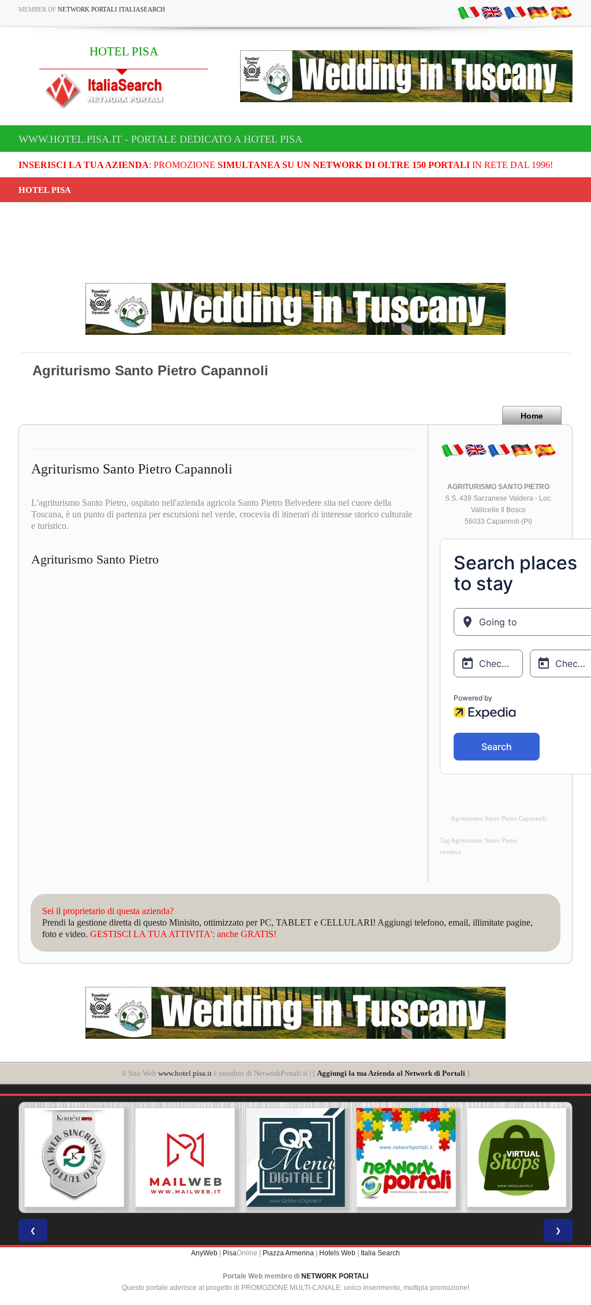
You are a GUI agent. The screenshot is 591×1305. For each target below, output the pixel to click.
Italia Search (380, 1253)
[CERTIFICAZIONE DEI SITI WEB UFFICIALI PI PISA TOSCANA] (516, 1157)
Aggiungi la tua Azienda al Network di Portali (391, 1073)
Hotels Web (337, 1253)
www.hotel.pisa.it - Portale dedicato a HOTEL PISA (160, 139)
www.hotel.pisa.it (185, 1073)
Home (532, 415)
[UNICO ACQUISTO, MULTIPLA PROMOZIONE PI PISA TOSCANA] (295, 1157)
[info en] (491, 12)
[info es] (561, 12)
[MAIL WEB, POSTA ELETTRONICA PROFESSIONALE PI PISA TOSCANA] (74, 1157)
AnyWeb (204, 1253)
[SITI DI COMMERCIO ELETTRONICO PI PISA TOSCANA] (406, 1157)
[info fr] (514, 12)
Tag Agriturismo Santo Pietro (478, 840)
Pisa (230, 1253)
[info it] (468, 12)
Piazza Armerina (288, 1253)
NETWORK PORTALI (334, 1276)
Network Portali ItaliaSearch (111, 9)
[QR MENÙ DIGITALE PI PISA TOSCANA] (185, 1157)
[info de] (537, 12)
